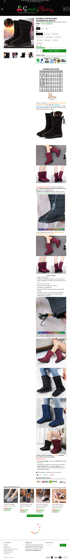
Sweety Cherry (10, 557)
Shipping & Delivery (8, 550)
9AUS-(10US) (39, 40)
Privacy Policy (7, 547)
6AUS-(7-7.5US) (40, 37)
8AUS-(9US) (57, 37)
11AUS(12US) (54, 40)
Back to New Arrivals (36, 515)
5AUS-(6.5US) (55, 34)
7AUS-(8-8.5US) (49, 37)
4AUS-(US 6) (47, 34)
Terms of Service (8, 552)
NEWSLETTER (49, 542)
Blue (47, 28)
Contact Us (7, 553)
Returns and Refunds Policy (11, 549)
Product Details (40, 55)
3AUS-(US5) (39, 34)
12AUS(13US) (39, 43)
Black (38, 28)
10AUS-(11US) (47, 40)
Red (42, 28)
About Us (6, 546)
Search (5, 544)
